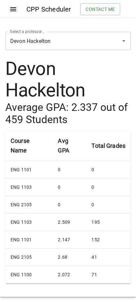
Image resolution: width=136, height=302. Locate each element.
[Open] (123, 41)
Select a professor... (27, 31)
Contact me (100, 9)
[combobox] (58, 41)
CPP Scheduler (48, 9)
